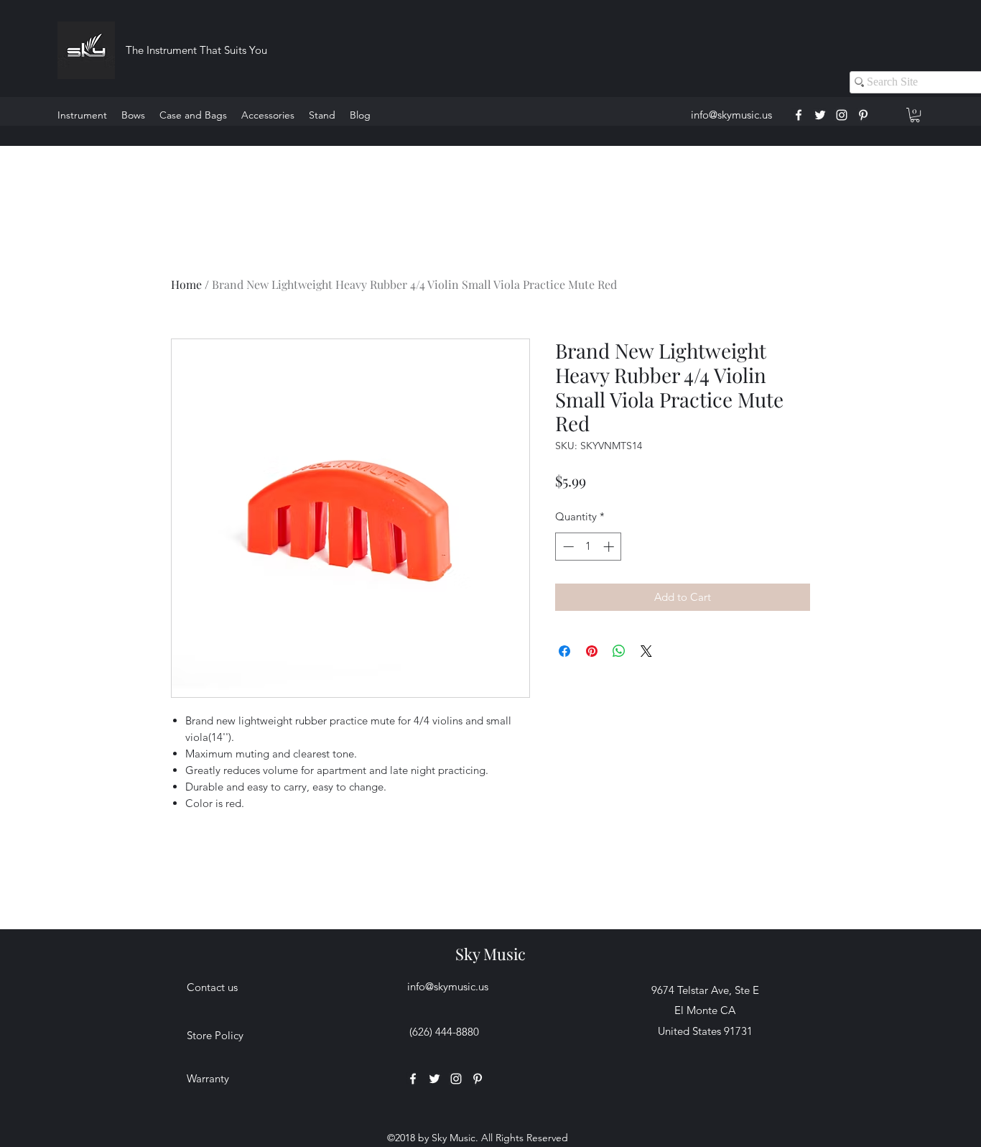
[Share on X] (646, 651)
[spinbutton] (588, 546)
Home (186, 284)
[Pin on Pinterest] (591, 651)
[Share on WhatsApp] (619, 651)
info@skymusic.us (731, 114)
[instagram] (841, 115)
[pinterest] (863, 115)
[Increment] (610, 546)
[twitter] (820, 115)
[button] (915, 115)
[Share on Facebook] (564, 651)
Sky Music (490, 953)
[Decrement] (567, 546)
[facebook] (798, 115)
